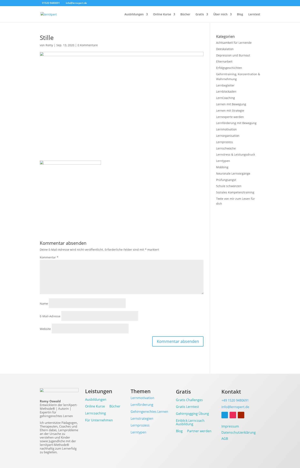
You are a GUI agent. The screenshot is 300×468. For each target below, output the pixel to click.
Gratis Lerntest (187, 407)
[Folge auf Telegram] (224, 415)
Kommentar (49, 257)
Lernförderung (142, 404)
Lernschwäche (226, 148)
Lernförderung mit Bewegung (236, 123)
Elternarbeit (224, 61)
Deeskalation (225, 49)
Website (45, 329)
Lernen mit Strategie (230, 110)
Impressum (230, 427)
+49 (235, 400)
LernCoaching (225, 98)
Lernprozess (224, 142)
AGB (224, 439)
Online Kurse (162, 14)
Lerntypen (223, 161)
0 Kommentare (88, 45)
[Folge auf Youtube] (241, 415)
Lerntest (254, 14)
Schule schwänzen (228, 186)
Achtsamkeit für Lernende (234, 43)
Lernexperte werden (230, 117)
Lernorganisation (227, 136)
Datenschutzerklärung (238, 433)
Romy (49, 45)
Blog (240, 14)
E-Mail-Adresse (50, 316)
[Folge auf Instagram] (233, 415)
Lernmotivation (226, 129)
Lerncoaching (95, 413)
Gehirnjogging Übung (192, 414)
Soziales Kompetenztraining (235, 192)
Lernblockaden (226, 91)
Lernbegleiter (225, 85)
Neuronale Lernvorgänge (233, 173)
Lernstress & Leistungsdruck (235, 154)
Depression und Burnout (233, 55)
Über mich (220, 14)
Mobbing (222, 167)
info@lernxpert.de (235, 407)
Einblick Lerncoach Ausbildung (190, 422)
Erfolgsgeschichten (229, 68)
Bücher (185, 14)
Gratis (200, 14)
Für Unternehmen (99, 420)
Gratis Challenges (189, 400)
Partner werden (199, 431)
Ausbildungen (134, 14)
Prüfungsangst (226, 180)
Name (44, 303)
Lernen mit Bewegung (231, 104)
